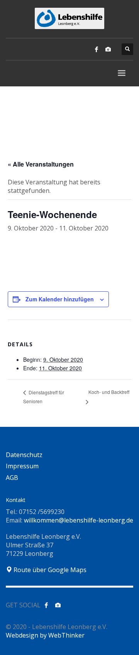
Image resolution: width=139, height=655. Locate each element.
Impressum (22, 466)
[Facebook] (96, 49)
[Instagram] (108, 49)
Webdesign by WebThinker (45, 635)
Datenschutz (24, 454)
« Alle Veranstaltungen (41, 164)
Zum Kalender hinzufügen (59, 299)
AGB (12, 477)
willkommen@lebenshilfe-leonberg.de (78, 520)
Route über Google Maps (49, 570)
